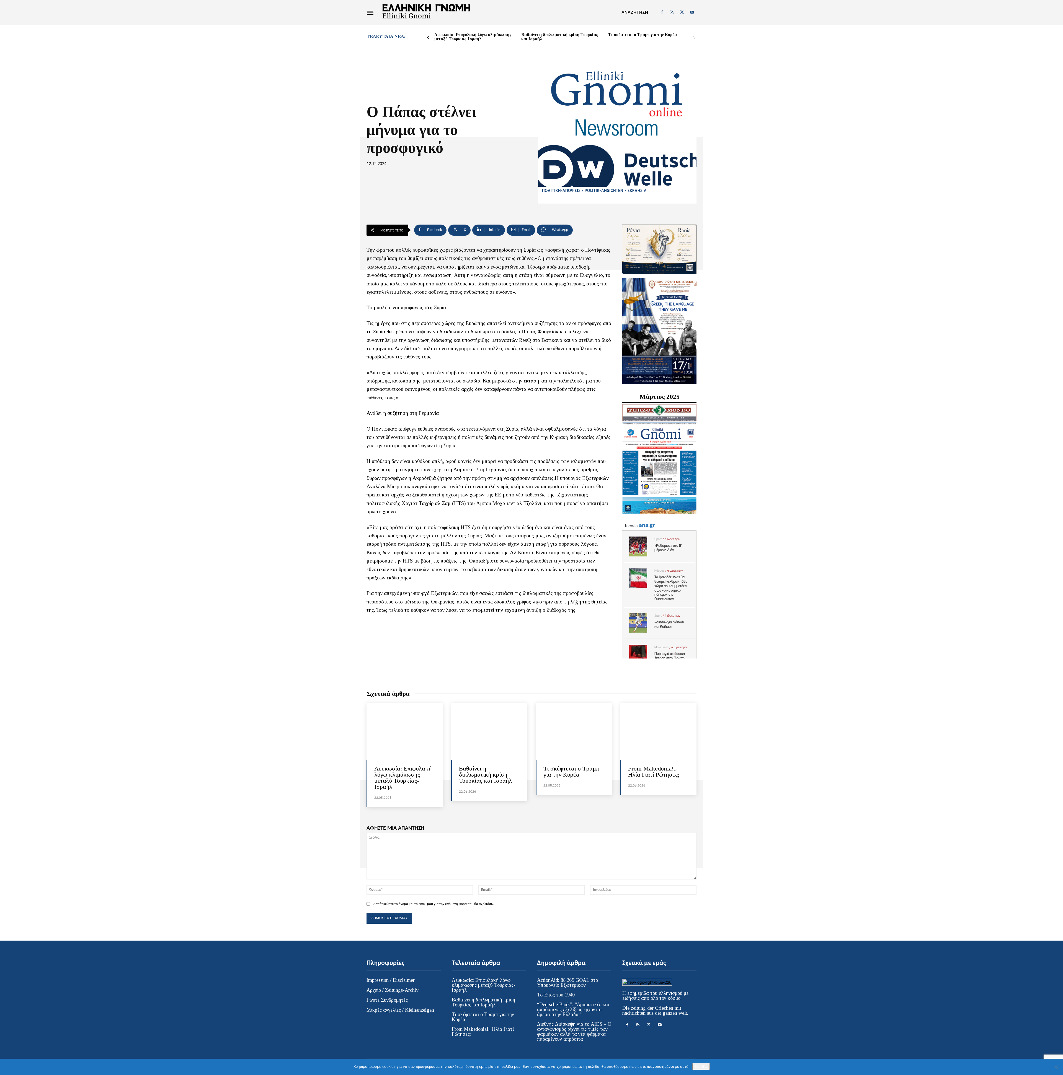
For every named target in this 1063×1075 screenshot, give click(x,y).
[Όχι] (1056, 1067)
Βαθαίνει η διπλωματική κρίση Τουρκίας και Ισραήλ (559, 36)
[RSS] (671, 12)
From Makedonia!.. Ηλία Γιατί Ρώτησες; (654, 771)
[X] (682, 12)
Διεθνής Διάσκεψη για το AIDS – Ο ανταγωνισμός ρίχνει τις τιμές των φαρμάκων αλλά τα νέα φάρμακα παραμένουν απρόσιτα (574, 1031)
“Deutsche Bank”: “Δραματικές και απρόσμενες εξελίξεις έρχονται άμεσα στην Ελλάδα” (573, 1009)
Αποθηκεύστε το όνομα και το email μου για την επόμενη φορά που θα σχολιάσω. (433, 904)
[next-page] (694, 37)
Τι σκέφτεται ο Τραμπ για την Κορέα (642, 34)
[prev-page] (428, 37)
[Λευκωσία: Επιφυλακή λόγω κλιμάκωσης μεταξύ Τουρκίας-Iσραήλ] (405, 731)
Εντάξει (701, 1066)
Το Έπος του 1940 (556, 995)
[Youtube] (692, 12)
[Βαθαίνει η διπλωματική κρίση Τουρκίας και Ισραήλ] (489, 731)
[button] (634, 12)
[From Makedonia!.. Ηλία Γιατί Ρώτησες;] (658, 731)
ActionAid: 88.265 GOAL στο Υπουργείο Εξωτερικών (567, 982)
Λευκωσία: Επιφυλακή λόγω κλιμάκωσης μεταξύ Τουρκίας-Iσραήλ (472, 36)
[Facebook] (661, 12)
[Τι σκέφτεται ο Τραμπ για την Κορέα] (574, 731)
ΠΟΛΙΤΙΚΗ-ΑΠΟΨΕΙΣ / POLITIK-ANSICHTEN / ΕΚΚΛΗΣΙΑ (594, 191)
